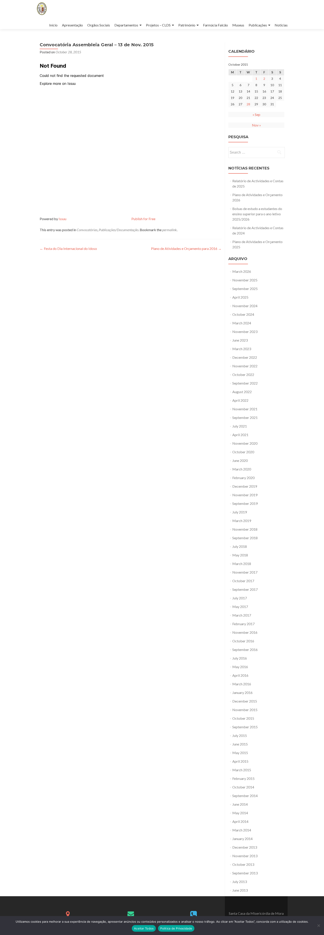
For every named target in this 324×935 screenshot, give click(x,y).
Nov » (256, 125)
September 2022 (245, 383)
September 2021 (245, 417)
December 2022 (244, 357)
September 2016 (245, 649)
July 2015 (239, 735)
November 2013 (244, 856)
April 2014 (240, 821)
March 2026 (241, 271)
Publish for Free (143, 219)
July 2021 (239, 426)
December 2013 (244, 847)
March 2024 (241, 323)
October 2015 (243, 718)
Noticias (281, 25)
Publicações (258, 25)
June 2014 (240, 804)
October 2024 (243, 314)
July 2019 (239, 512)
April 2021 (240, 435)
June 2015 (240, 744)
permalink (169, 230)
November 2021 (244, 409)
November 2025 (244, 280)
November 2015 (244, 710)
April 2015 (240, 761)
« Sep (256, 114)
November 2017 (244, 572)
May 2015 (240, 753)
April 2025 (240, 297)
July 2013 (239, 881)
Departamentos (126, 25)
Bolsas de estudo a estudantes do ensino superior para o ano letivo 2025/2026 (257, 213)
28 (248, 104)
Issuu (62, 219)
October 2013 (243, 864)
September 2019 (245, 503)
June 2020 (240, 460)
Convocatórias (87, 230)
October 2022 (243, 374)
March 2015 (241, 770)
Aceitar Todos (144, 928)
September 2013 (245, 873)
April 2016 (240, 675)
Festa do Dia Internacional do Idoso (68, 248)
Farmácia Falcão (215, 25)
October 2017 (243, 581)
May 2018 (240, 555)
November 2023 (244, 331)
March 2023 (241, 349)
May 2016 (240, 667)
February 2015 (243, 778)
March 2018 (241, 563)
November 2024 (244, 306)
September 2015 (245, 727)
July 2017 (239, 598)
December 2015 (244, 701)
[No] (318, 925)
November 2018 (244, 529)
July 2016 (239, 658)
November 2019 (244, 495)
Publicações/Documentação (118, 230)
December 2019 (244, 486)
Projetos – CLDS (158, 25)
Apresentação (72, 25)
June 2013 (240, 890)
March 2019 (241, 521)
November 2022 (244, 366)
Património (186, 25)
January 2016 (242, 692)
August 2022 (242, 392)
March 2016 (241, 684)
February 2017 (243, 624)
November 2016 (244, 632)
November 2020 (244, 443)
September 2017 (245, 589)
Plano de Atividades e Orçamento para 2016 (186, 248)
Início (53, 25)
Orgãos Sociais (98, 25)
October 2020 (243, 452)
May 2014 (240, 813)
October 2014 (243, 787)
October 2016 (243, 641)
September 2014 (245, 796)
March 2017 (241, 615)
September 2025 (245, 288)
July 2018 (239, 546)
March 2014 (241, 830)
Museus (238, 25)
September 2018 (245, 538)
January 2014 (242, 838)
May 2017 (240, 606)
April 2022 (240, 400)
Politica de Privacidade (176, 928)
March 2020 (241, 469)
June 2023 (240, 340)
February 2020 (243, 478)
